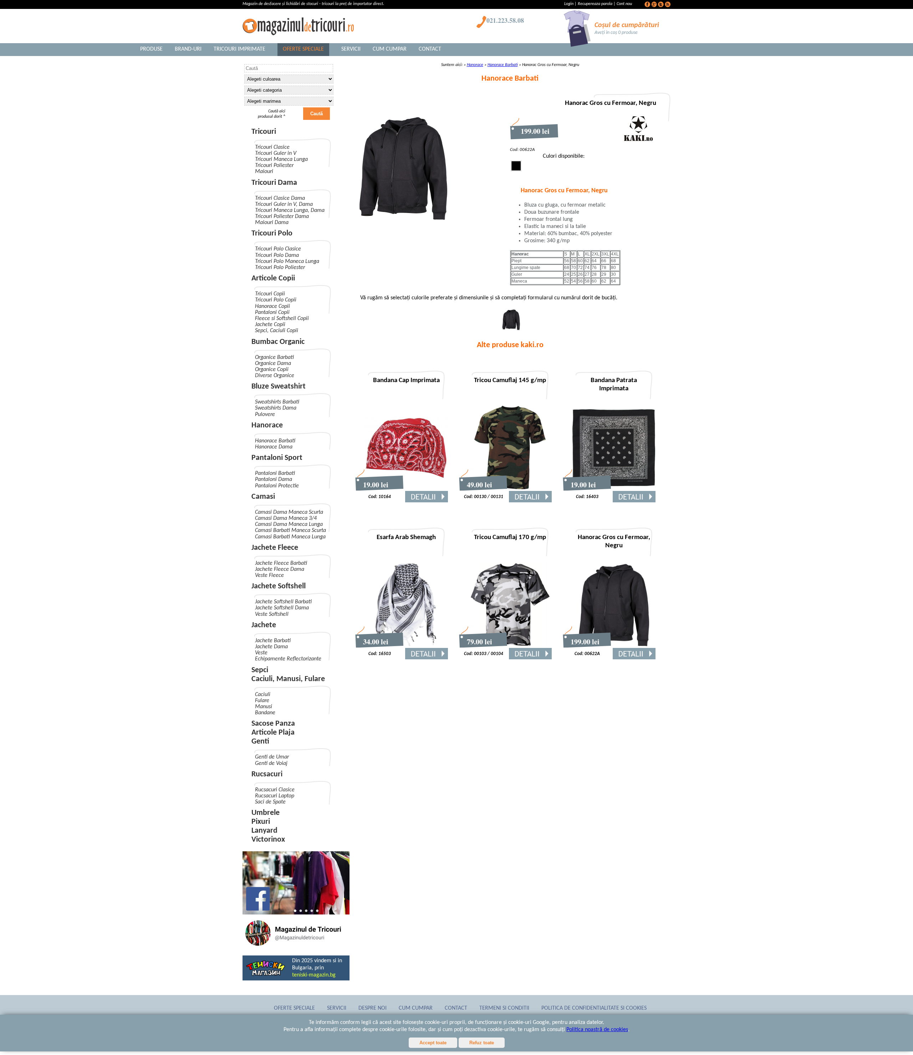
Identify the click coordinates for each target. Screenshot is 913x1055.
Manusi (263, 707)
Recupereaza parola (595, 4)
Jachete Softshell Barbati (283, 602)
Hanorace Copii (272, 306)
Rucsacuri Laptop (274, 796)
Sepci (259, 670)
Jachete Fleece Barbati (281, 563)
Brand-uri (188, 49)
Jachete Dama (271, 647)
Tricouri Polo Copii (275, 300)
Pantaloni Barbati (275, 473)
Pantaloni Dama (273, 479)
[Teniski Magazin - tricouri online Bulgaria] (265, 975)
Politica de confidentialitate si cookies (594, 1008)
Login (569, 4)
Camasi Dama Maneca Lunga (289, 524)
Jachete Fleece (274, 548)
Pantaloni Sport (276, 458)
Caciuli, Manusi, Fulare (288, 679)
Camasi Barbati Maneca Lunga (290, 537)
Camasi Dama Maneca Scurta (289, 512)
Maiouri (264, 171)
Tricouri (263, 132)
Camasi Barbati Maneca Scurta (290, 530)
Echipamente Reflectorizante (288, 659)
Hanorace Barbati (275, 441)
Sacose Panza (273, 724)
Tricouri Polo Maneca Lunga (287, 261)
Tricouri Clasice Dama (280, 198)
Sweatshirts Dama (275, 408)
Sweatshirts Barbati (277, 402)
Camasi (263, 497)
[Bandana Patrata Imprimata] (614, 489)
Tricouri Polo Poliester (280, 267)
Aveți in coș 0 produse (616, 32)
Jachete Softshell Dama (282, 608)
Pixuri (260, 822)
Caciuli (262, 695)
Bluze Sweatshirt (278, 386)
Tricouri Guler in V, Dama (284, 204)
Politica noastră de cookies (597, 1030)
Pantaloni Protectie (277, 486)
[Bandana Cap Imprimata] (406, 489)
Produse (151, 49)
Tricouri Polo (271, 233)
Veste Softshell (272, 614)
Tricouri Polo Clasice (278, 249)
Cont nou (624, 4)
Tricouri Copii (270, 294)
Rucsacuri (266, 774)
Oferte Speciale (303, 49)
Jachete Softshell (278, 586)
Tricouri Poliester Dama (282, 216)
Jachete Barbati (273, 641)
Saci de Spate (270, 802)
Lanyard (264, 831)
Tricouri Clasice (272, 147)
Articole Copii (273, 278)
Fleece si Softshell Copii (282, 318)
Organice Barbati (274, 357)
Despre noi (372, 1008)
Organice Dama (273, 363)
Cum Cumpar (390, 49)
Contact (430, 49)
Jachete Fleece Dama (279, 569)
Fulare (262, 701)
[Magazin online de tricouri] (296, 947)
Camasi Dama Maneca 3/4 (286, 518)
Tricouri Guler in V (275, 153)
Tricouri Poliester (274, 165)
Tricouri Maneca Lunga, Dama (290, 210)
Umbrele (265, 813)
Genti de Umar (272, 757)
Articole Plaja (273, 733)
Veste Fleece (269, 575)
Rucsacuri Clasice (275, 790)
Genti (260, 741)
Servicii (351, 49)
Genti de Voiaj (271, 763)
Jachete (263, 625)
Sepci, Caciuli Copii (276, 331)
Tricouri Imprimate (239, 49)
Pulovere (265, 414)
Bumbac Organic (278, 342)
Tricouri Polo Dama (277, 255)
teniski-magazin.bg (314, 975)
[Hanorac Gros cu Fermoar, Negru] (614, 646)
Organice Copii (272, 369)
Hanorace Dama (273, 447)
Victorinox (268, 840)
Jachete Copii (270, 325)
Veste (261, 653)
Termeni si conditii (504, 1008)
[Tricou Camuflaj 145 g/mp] (510, 489)
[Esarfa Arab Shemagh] (406, 646)
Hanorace (267, 425)
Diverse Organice (274, 376)
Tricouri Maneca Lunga (281, 159)
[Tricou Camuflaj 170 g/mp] (510, 646)
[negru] (511, 329)
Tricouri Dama (274, 183)
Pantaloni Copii (272, 312)
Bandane (265, 713)
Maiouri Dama (272, 222)
